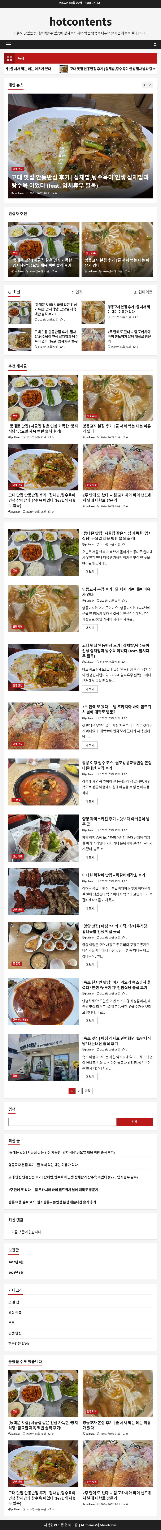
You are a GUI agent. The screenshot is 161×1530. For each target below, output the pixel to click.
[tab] (14, 292)
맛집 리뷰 (91, 253)
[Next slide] (150, 85)
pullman (18, 193)
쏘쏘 (15, 253)
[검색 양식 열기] (155, 44)
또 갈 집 (17, 800)
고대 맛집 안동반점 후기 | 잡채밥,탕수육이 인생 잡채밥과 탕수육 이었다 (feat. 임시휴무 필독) (85, 69)
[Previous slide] (144, 85)
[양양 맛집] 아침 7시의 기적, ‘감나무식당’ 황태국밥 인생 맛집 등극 (43, 945)
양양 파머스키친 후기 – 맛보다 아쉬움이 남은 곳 (43, 838)
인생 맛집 (18, 169)
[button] (8, 44)
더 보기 (92, 572)
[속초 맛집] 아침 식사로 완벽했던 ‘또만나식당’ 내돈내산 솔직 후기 (43, 1057)
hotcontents (80, 21)
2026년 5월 (16, 1272)
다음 (87, 1090)
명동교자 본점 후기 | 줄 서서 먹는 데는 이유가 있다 (93, 312)
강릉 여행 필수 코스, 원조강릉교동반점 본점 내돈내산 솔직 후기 (43, 781)
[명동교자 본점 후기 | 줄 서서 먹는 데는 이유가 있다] (118, 398)
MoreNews (108, 1525)
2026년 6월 (16, 1262)
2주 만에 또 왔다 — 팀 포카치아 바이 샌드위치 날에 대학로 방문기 (93, 339)
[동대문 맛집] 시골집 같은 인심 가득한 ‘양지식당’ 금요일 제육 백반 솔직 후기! (19, 312)
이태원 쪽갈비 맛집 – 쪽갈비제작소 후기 (43, 891)
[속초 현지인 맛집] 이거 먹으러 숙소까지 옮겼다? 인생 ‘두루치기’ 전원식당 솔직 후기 (43, 1001)
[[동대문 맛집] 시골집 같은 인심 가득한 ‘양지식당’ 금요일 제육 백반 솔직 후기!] (43, 398)
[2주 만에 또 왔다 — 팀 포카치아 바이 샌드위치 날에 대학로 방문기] (118, 467)
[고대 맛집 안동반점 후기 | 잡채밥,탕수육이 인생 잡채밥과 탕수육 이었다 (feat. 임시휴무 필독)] (80, 146)
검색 (12, 1109)
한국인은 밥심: (20, 1019)
